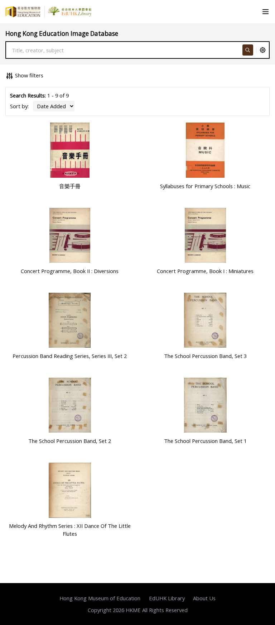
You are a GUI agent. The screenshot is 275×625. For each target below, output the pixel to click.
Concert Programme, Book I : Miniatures (205, 271)
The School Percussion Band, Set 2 (69, 440)
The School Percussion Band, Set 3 (205, 355)
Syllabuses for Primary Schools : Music (205, 186)
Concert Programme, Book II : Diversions (70, 271)
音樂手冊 (70, 186)
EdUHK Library (167, 598)
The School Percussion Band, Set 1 (205, 440)
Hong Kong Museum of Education (99, 598)
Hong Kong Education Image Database (61, 33)
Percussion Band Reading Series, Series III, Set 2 (70, 355)
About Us (204, 598)
